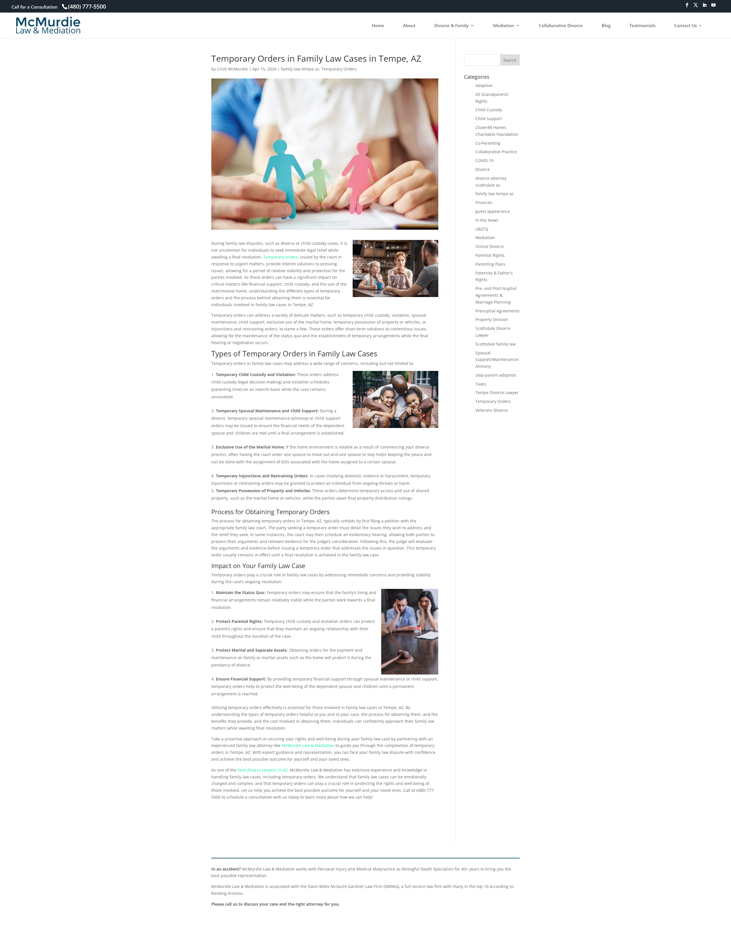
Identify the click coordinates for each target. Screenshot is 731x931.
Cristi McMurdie (232, 69)
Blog (606, 25)
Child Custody (488, 109)
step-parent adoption (495, 375)
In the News (486, 220)
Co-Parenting (487, 143)
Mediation (503, 25)
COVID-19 (484, 160)
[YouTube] (713, 7)
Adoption (484, 85)
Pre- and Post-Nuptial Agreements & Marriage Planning (496, 295)
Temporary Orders (339, 69)
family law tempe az (300, 69)
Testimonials (642, 25)
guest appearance (492, 211)
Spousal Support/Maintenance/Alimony (497, 359)
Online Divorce (489, 246)
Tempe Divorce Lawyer (497, 392)
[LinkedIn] (704, 7)
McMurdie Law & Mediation (308, 745)
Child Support (488, 118)
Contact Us (685, 25)
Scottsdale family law (495, 344)
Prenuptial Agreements (497, 311)
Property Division (491, 319)
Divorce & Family (451, 25)
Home (378, 25)
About (409, 25)
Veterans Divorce (491, 410)
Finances (483, 202)
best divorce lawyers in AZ (263, 770)
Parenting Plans (490, 264)
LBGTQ (481, 229)
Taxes (480, 384)
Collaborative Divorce (561, 25)
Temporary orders (280, 257)
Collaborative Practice (496, 151)
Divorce (482, 169)
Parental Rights (490, 255)
